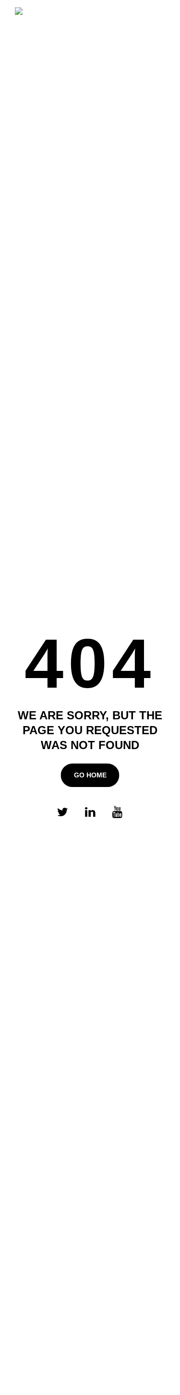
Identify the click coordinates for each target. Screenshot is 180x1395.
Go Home (90, 775)
